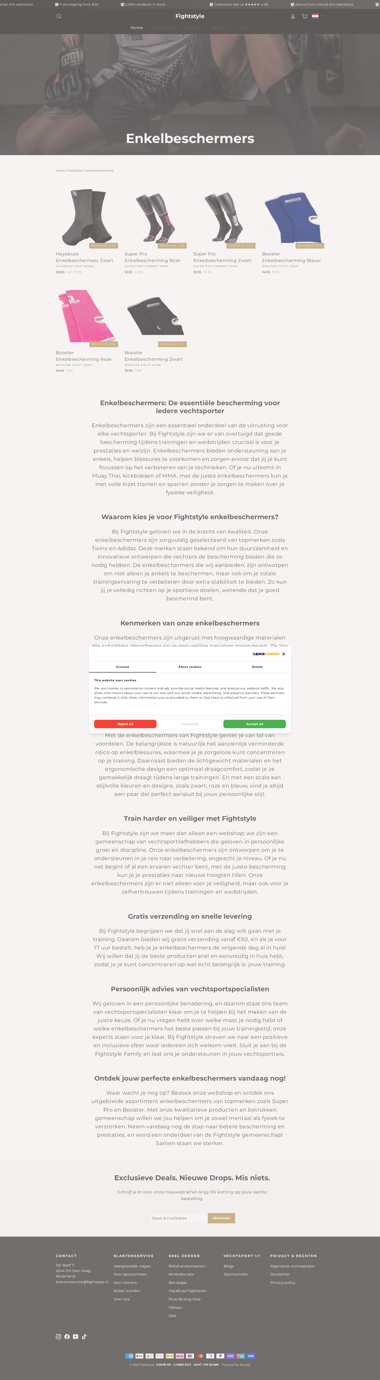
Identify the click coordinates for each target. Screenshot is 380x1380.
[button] (283, 654)
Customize (190, 724)
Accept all (254, 724)
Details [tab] (257, 667)
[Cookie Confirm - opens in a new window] (266, 654)
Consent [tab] (122, 667)
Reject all (125, 724)
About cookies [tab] (190, 667)
